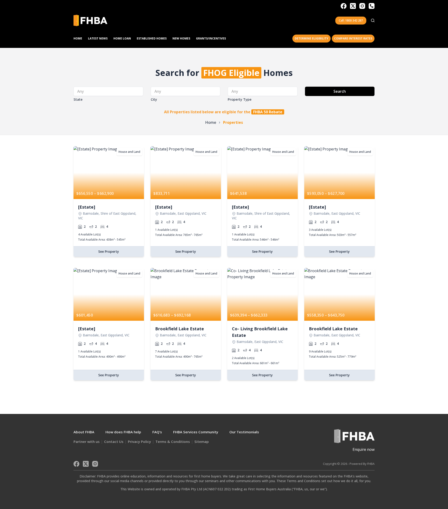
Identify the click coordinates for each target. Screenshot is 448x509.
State (78, 99)
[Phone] (371, 6)
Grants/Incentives (211, 38)
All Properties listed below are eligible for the (223, 111)
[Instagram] (362, 6)
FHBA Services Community (195, 432)
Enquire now (363, 449)
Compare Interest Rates (353, 38)
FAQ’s (157, 432)
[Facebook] (343, 6)
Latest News (98, 38)
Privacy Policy (139, 441)
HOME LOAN (122, 38)
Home (78, 38)
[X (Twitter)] (353, 6)
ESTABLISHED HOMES (152, 38)
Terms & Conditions (172, 441)
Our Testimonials (244, 432)
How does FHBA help (123, 432)
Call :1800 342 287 (351, 20)
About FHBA (84, 432)
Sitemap (201, 441)
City (154, 99)
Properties (233, 122)
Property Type (240, 99)
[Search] (372, 20)
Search (339, 91)
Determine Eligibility (311, 38)
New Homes (181, 38)
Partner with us (87, 441)
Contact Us (113, 441)
